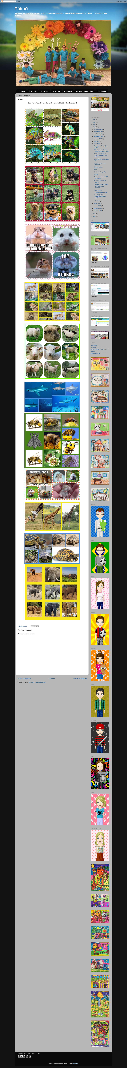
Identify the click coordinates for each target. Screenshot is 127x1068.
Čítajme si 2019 (98, 167)
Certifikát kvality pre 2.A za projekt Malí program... (101, 186)
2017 (94, 216)
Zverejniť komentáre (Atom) (37, 682)
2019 (94, 127)
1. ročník (33, 91)
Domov (22, 91)
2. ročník (44, 91)
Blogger (75, 1063)
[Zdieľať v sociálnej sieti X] (35, 626)
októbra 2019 (98, 134)
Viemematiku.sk (95, 353)
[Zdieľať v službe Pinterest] (38, 626)
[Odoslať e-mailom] (31, 626)
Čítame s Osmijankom (100, 192)
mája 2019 (97, 201)
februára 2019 (98, 208)
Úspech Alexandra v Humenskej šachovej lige (100, 155)
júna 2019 (97, 143)
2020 (94, 124)
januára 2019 (98, 210)
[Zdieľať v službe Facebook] (36, 626)
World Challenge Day (100, 172)
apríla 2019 (97, 203)
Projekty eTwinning (84, 91)
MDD (95, 169)
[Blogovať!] (33, 626)
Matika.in (93, 347)
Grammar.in (94, 345)
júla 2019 (97, 141)
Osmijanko (101, 91)
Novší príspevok (24, 678)
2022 (94, 119)
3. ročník (56, 91)
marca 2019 (97, 206)
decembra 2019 (98, 129)
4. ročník (68, 91)
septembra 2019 (99, 136)
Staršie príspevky (79, 678)
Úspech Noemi (98, 190)
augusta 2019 (98, 139)
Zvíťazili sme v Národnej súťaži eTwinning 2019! (101, 150)
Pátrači (21, 8)
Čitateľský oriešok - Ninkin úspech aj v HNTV (100, 196)
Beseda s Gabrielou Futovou (99, 163)
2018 (94, 214)
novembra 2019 (98, 131)
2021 (94, 122)
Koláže (96, 174)
